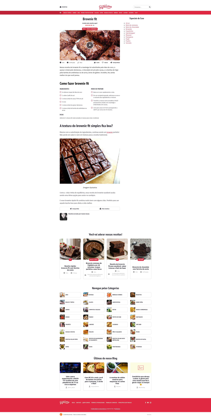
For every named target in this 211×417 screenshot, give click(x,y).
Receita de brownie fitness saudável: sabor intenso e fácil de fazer (117, 266)
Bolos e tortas (68, 12)
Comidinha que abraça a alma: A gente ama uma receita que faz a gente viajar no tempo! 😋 (140, 380)
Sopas (101, 12)
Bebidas (116, 12)
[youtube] (148, 402)
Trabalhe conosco (111, 402)
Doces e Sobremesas (92, 29)
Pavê (127, 39)
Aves (79, 12)
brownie (110, 132)
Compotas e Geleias (94, 309)
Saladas (97, 12)
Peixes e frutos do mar (87, 12)
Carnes (74, 12)
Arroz (128, 23)
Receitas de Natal (141, 339)
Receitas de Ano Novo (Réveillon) (119, 339)
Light (136, 12)
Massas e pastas (108, 12)
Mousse (128, 35)
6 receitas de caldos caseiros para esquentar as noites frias (117, 380)
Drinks (67, 317)
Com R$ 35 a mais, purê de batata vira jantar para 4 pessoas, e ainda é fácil (94, 380)
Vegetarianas (116, 347)
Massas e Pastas (70, 332)
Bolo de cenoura (132, 25)
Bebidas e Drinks (117, 295)
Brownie (129, 29)
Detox (114, 309)
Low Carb (138, 324)
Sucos (90, 347)
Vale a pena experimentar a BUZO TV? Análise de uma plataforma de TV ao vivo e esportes (70, 380)
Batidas (91, 295)
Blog (73, 402)
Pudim (128, 41)
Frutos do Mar (117, 317)
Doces (120, 12)
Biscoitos (139, 295)
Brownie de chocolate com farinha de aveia (140, 268)
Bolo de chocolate (132, 27)
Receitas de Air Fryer (72, 339)
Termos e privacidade (98, 402)
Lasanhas (115, 324)
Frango (91, 317)
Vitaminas (139, 347)
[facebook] (145, 402)
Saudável (131, 12)
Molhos (91, 332)
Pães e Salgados (117, 332)
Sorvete (128, 43)
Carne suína (139, 302)
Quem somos (86, 402)
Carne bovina (116, 302)
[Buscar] (150, 7)
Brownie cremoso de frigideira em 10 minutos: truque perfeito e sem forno (94, 266)
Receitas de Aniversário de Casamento (96, 339)
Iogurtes (68, 324)
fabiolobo (149, 414)
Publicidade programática (98, 409)
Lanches (125, 12)
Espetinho (129, 31)
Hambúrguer (130, 33)
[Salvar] (79, 241)
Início (84, 29)
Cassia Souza (85, 214)
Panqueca (129, 37)
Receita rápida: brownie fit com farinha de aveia (70, 268)
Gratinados (139, 317)
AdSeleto (117, 409)
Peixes (138, 332)
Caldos (91, 302)
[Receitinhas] (105, 7)
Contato (78, 402)
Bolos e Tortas (70, 302)
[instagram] (150, 402)
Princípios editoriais (125, 402)
